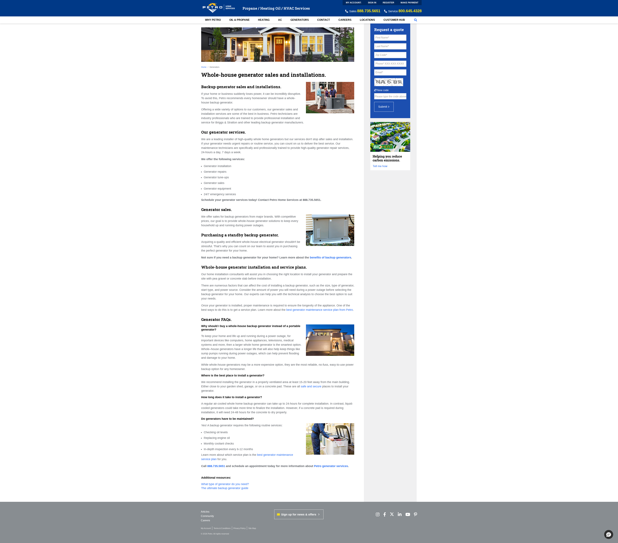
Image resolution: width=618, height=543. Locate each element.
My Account (206, 528)
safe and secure (311, 386)
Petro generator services (331, 466)
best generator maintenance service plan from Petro (319, 309)
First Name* (382, 37)
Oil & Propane (239, 20)
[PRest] (377, 514)
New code (382, 90)
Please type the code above (390, 96)
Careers (344, 20)
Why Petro (213, 20)
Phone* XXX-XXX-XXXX (389, 63)
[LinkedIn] (400, 514)
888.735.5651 (216, 466)
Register (388, 2)
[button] (608, 534)
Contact (323, 20)
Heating (264, 20)
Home (203, 67)
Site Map (252, 528)
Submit (382, 106)
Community (207, 516)
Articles (205, 511)
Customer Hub (394, 20)
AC (280, 20)
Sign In (372, 2)
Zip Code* (381, 55)
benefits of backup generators (330, 257)
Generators (299, 20)
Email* (379, 72)
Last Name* (382, 46)
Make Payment (409, 2)
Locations (367, 20)
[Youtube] (407, 514)
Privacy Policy (239, 528)
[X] (392, 514)
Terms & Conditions (222, 528)
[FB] (384, 514)
